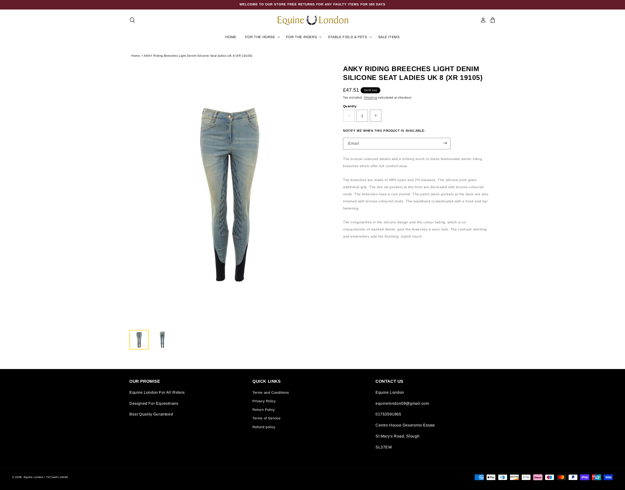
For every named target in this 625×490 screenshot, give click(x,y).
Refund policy (263, 427)
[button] (132, 20)
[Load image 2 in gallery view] (162, 339)
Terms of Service (266, 418)
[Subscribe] (445, 143)
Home (135, 55)
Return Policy (263, 410)
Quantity (349, 106)
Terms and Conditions (270, 392)
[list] (230, 195)
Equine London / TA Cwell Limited (46, 477)
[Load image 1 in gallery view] (139, 339)
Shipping (370, 97)
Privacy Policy (264, 401)
